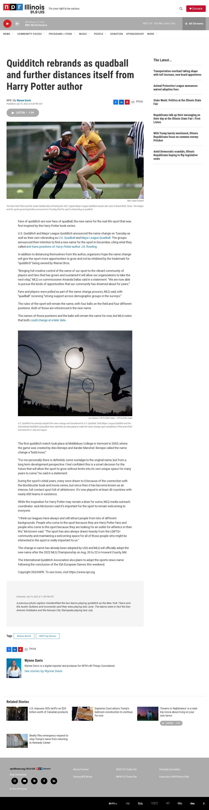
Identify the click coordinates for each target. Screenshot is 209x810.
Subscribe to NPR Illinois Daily (174, 777)
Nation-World (24, 636)
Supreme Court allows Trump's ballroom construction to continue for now (114, 712)
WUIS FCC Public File (126, 769)
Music (83, 34)
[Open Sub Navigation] (12, 34)
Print (139, 101)
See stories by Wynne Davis (43, 671)
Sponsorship (135, 34)
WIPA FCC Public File (126, 777)
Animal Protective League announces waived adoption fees (175, 87)
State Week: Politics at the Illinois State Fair (177, 102)
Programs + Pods (60, 34)
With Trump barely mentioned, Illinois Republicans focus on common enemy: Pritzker (176, 136)
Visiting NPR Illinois (82, 777)
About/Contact (81, 769)
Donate (197, 8)
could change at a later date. (48, 320)
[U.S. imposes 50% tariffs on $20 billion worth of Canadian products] (17, 714)
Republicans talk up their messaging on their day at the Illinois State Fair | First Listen (176, 118)
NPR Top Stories (47, 636)
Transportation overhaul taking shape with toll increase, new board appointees (177, 72)
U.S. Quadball (67, 237)
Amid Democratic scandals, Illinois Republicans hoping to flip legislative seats (175, 155)
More (150, 34)
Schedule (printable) (169, 769)
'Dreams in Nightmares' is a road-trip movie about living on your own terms (179, 712)
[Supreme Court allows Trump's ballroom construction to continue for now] (82, 714)
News (6, 34)
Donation (116, 34)
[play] (7, 24)
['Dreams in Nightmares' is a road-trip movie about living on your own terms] (147, 714)
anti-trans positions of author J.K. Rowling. (61, 246)
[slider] (22, 23)
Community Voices (29, 34)
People (98, 34)
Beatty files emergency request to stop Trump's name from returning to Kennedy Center (48, 739)
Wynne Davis (24, 100)
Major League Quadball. (96, 237)
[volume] (17, 23)
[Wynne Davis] (14, 668)
